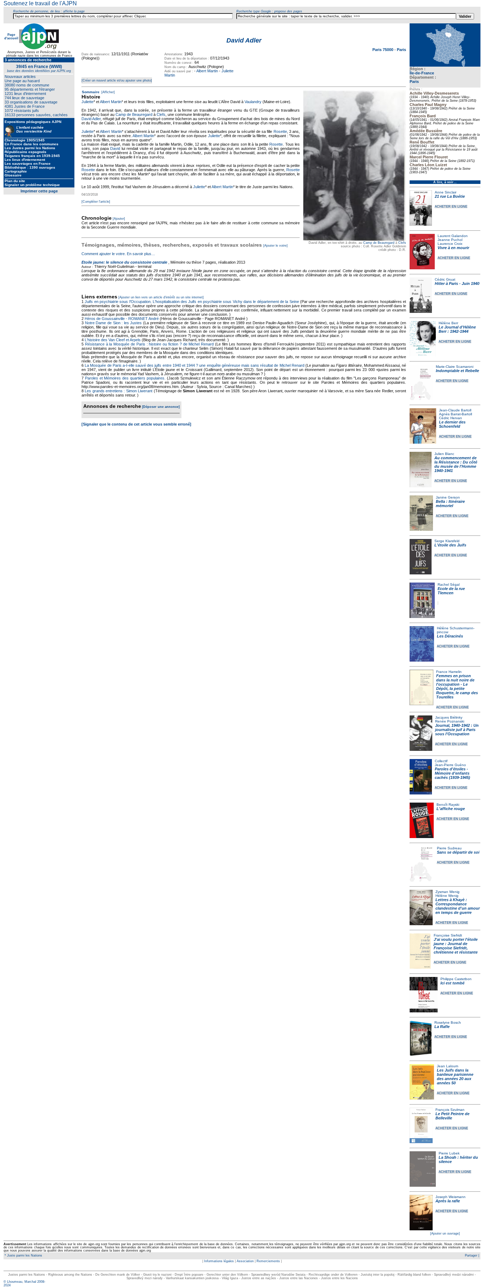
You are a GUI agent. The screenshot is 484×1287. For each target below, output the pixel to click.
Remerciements (268, 1261)
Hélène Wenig (446, 896)
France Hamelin (449, 672)
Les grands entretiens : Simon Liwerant (118, 391)
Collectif (441, 761)
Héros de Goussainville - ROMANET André (122, 318)
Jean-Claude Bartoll (455, 410)
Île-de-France (422, 73)
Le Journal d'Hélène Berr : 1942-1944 (457, 329)
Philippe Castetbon (456, 979)
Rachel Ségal (449, 584)
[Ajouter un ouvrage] (445, 1233)
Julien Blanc (444, 454)
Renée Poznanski (449, 721)
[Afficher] (107, 92)
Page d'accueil (11, 36)
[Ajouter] (119, 218)
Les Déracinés (450, 636)
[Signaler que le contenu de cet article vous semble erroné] (136, 424)
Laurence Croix (450, 244)
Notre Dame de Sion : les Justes (113, 323)
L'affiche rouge (451, 809)
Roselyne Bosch (447, 1022)
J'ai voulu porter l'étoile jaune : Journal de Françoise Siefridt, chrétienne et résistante (456, 945)
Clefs (402, 243)
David (115, 148)
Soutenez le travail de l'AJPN (40, 3)
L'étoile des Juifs (450, 545)
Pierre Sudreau (449, 848)
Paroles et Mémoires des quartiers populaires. (125, 378)
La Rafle (442, 1026)
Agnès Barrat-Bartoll (455, 414)
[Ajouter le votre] (275, 245)
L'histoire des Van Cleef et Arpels (113, 340)
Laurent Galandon (453, 236)
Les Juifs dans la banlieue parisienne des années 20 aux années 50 (455, 1076)
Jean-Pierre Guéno (450, 765)
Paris (414, 81)
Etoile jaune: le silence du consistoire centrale (124, 262)
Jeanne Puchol (450, 240)
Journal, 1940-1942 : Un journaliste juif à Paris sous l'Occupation (457, 729)
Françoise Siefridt (448, 935)
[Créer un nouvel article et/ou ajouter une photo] (116, 80)
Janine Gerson (448, 497)
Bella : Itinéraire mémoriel (450, 503)
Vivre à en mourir (453, 248)
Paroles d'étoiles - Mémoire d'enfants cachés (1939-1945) (452, 773)
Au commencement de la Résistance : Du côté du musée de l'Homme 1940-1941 (455, 464)
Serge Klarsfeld (447, 541)
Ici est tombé (452, 983)
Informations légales (219, 1261)
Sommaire (91, 92)
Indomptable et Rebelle (457, 371)
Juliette (87, 102)
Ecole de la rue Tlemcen (451, 590)
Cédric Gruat (445, 279)
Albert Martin (207, 71)
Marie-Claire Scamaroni (454, 367)
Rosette (280, 131)
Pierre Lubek (449, 1153)
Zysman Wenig (447, 892)
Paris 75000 (383, 49)
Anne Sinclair (445, 192)
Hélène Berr (448, 323)
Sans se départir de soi (458, 852)
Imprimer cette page (39, 191)
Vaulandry (252, 102)
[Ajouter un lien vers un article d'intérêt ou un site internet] (161, 297)
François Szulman (450, 1110)
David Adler (91, 119)
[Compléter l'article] (95, 201)
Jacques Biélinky (448, 717)
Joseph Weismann (450, 1197)
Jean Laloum (447, 1066)
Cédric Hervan (450, 418)
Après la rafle (447, 1201)
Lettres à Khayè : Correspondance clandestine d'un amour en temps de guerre (457, 906)
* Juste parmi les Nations (23, 1255)
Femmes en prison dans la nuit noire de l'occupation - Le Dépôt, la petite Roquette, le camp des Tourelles (457, 686)
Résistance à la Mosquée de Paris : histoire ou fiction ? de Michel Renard (149, 344)
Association (245, 1261)
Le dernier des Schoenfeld (452, 424)
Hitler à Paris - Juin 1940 (457, 283)
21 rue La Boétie (450, 196)
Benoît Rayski (448, 805)
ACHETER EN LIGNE (451, 206)
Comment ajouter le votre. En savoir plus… (118, 254)
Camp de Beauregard (378, 243)
